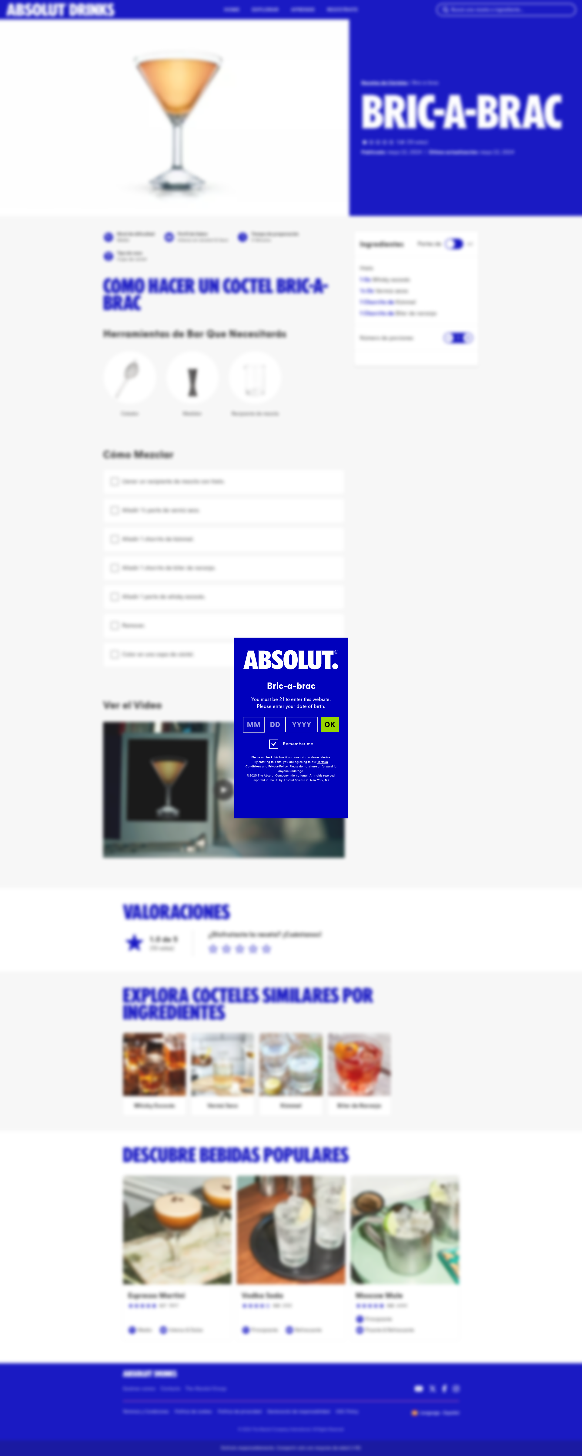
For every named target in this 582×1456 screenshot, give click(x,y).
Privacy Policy (278, 766)
